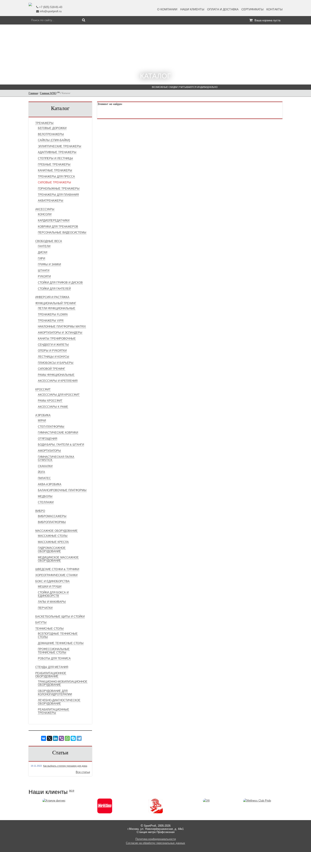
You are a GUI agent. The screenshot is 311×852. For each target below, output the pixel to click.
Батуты (41, 622)
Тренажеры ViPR (50, 320)
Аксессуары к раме (53, 406)
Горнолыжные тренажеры (59, 188)
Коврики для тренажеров (58, 226)
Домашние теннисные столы (61, 643)
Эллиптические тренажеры (59, 146)
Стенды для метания (51, 667)
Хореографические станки (56, 575)
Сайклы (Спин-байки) (54, 140)
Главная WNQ (48, 93)
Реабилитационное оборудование (50, 675)
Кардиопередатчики (53, 220)
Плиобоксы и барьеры (55, 362)
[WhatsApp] (67, 738)
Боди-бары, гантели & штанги (61, 444)
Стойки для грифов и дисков (60, 282)
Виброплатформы (52, 522)
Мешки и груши (49, 586)
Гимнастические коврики (58, 432)
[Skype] (73, 738)
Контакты (274, 9)
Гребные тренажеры (54, 164)
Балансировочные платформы (62, 490)
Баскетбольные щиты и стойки (60, 616)
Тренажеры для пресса (56, 176)
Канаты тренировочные (57, 338)
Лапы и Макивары (52, 601)
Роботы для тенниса (54, 658)
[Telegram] (79, 738)
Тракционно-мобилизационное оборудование (62, 683)
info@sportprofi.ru (51, 11)
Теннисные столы (49, 628)
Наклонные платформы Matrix (62, 326)
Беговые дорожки (52, 128)
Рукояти (44, 276)
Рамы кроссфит (50, 400)
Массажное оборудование (56, 530)
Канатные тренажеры (55, 170)
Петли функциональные (56, 308)
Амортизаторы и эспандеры (60, 332)
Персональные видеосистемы (62, 232)
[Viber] (61, 738)
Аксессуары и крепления (57, 380)
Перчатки (45, 607)
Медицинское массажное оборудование (58, 559)
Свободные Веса (48, 241)
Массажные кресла (53, 542)
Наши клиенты (192, 9)
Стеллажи (46, 502)
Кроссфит (43, 389)
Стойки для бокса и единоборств (53, 594)
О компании (167, 9)
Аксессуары (44, 209)
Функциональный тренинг (55, 303)
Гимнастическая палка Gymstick (56, 458)
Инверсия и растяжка (52, 297)
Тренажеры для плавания (58, 194)
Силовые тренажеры (54, 182)
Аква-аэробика (49, 484)
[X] (49, 738)
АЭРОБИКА (43, 415)
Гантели (44, 246)
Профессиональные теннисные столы (54, 651)
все (71, 790)
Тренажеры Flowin (52, 314)
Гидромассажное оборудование (52, 549)
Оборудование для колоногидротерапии (55, 692)
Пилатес (44, 478)
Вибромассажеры (52, 516)
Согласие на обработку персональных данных (155, 843)
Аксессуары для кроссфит (59, 394)
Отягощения (47, 438)
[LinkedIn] (55, 738)
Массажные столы (52, 535)
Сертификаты (252, 9)
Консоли (44, 214)
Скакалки (45, 466)
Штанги (43, 270)
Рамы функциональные (56, 374)
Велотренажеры (51, 134)
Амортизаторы (49, 450)
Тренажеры (44, 123)
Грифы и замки (49, 264)
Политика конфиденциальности (155, 839)
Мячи (42, 420)
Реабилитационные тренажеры (53, 711)
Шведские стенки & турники (57, 569)
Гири (41, 258)
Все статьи (83, 772)
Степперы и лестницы (55, 158)
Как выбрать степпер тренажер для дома (65, 766)
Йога (41, 472)
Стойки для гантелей (54, 288)
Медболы (45, 496)
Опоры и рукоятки (52, 350)
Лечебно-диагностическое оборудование (59, 702)
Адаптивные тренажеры (57, 152)
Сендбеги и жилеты (53, 344)
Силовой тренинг (51, 368)
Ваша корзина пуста (267, 20)
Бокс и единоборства (52, 581)
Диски (42, 252)
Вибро (40, 511)
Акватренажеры (50, 200)
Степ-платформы (51, 426)
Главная (33, 93)
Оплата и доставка (222, 9)
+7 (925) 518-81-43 (50, 7)
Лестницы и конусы (53, 356)
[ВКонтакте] (43, 738)
